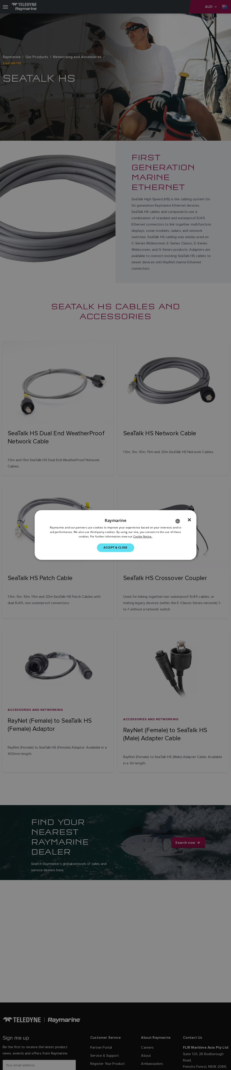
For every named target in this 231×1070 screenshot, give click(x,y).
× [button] (189, 520)
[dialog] (115, 535)
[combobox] (177, 521)
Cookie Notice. (142, 536)
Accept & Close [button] (115, 547)
